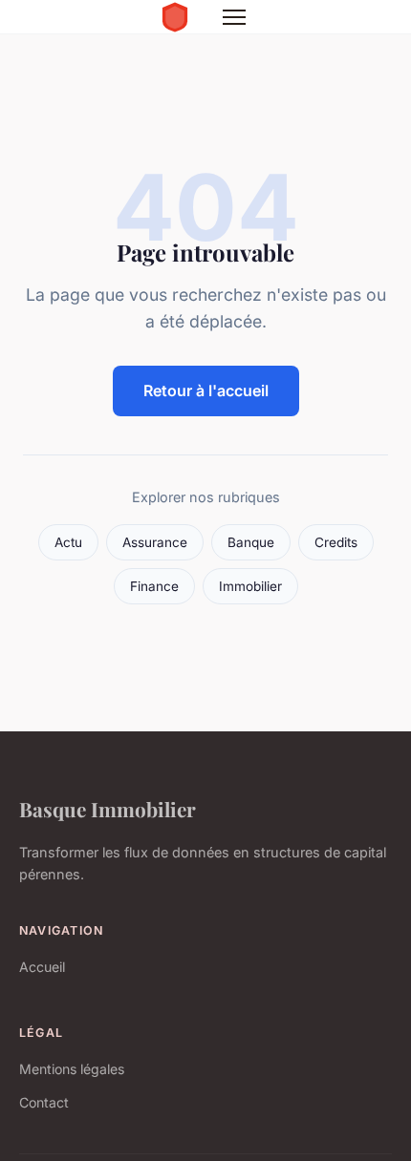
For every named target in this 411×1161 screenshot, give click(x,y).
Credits (335, 542)
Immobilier (250, 586)
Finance (154, 586)
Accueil (42, 967)
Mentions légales (71, 1069)
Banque (250, 542)
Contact (44, 1102)
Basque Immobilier (107, 808)
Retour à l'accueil (206, 390)
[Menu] (234, 17)
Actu (68, 542)
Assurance (154, 542)
